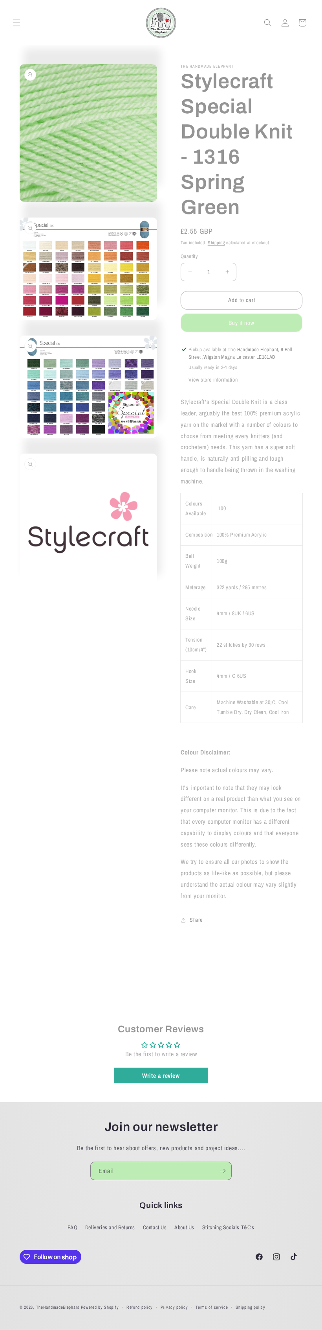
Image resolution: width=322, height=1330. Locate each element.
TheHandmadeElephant (57, 1307)
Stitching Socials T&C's (228, 1227)
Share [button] (196, 919)
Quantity (189, 256)
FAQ (72, 1227)
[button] (16, 22)
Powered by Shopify (100, 1307)
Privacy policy (174, 1307)
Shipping (216, 243)
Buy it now (241, 323)
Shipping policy (250, 1307)
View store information (213, 379)
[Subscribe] (222, 1171)
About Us (184, 1227)
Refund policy (139, 1307)
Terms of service (212, 1307)
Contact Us (155, 1227)
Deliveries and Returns (110, 1227)
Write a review (160, 1075)
